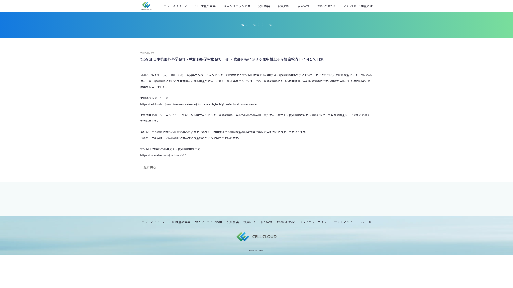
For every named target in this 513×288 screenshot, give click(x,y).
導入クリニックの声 (236, 6)
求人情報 (303, 6)
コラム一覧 (364, 222)
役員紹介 (284, 6)
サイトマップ (343, 222)
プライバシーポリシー (314, 222)
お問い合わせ (326, 6)
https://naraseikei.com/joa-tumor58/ (163, 155)
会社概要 (264, 6)
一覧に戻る (148, 167)
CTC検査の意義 (205, 6)
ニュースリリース (175, 6)
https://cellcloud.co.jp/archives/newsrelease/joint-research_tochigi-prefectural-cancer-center (199, 104)
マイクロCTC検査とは (358, 6)
